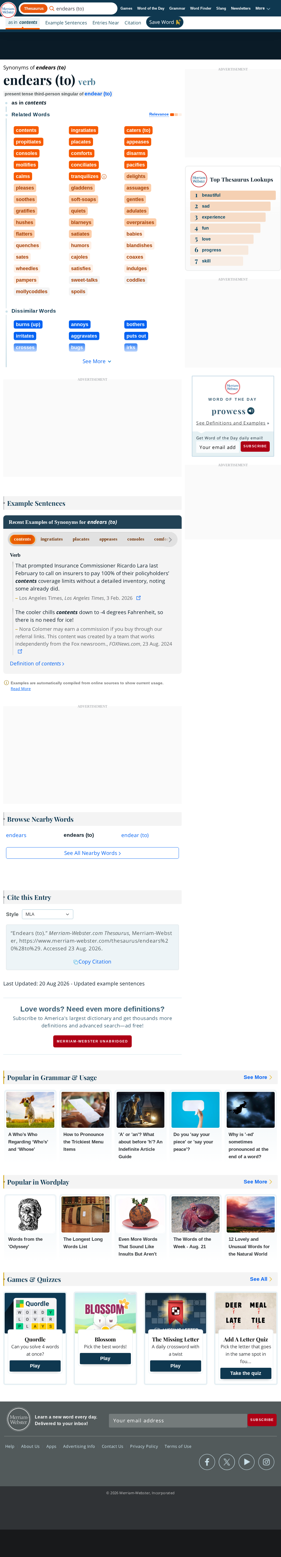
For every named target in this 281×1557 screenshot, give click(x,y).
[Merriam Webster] (232, 387)
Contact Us (113, 1446)
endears (16, 835)
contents (22, 539)
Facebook (207, 1462)
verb (86, 81)
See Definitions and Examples (231, 423)
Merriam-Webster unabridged (92, 1041)
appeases (108, 539)
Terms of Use (178, 1446)
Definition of (35, 663)
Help (10, 1446)
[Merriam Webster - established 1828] (8, 7)
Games (126, 8)
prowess (229, 410)
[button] (263, 8)
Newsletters (241, 8)
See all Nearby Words (90, 853)
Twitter (227, 1462)
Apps (52, 1446)
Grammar (177, 8)
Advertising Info (80, 1446)
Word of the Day (150, 8)
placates (81, 539)
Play (35, 1366)
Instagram (266, 1462)
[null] (250, 410)
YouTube (246, 1462)
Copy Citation (94, 961)
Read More (21, 688)
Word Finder (200, 8)
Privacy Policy (144, 1446)
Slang (221, 8)
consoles (135, 539)
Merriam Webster (19, 1419)
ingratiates (52, 539)
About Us (31, 1446)
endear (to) (98, 94)
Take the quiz (245, 1373)
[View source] (139, 597)
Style (12, 914)
